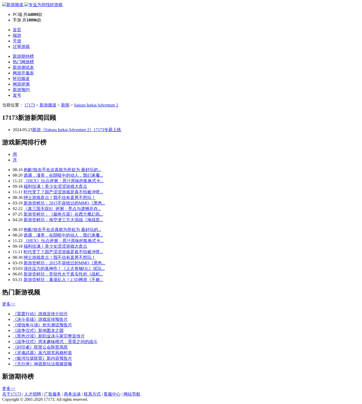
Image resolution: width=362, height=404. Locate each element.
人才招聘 (32, 394)
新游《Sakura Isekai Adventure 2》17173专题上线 (76, 129)
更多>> (8, 304)
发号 (17, 95)
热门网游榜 (23, 62)
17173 (29, 105)
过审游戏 (21, 46)
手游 (17, 41)
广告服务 (52, 394)
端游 (17, 35)
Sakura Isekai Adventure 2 (96, 105)
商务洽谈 (72, 394)
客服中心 (112, 394)
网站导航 (131, 394)
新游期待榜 (23, 56)
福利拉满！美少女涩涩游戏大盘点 (55, 186)
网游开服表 (23, 73)
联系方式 (92, 394)
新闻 (65, 105)
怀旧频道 (21, 78)
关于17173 (11, 394)
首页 (17, 30)
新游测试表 (23, 67)
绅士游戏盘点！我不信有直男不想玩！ (60, 197)
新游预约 (21, 89)
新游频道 (47, 105)
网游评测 (21, 84)
